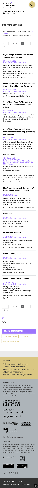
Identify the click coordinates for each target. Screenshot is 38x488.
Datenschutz (25, 484)
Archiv (16, 11)
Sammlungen (8, 11)
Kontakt (6, 484)
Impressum (15, 484)
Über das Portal (9, 13)
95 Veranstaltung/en (10, 336)
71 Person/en (26, 336)
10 (4, 47)
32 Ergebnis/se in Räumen (11, 341)
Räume (22, 11)
